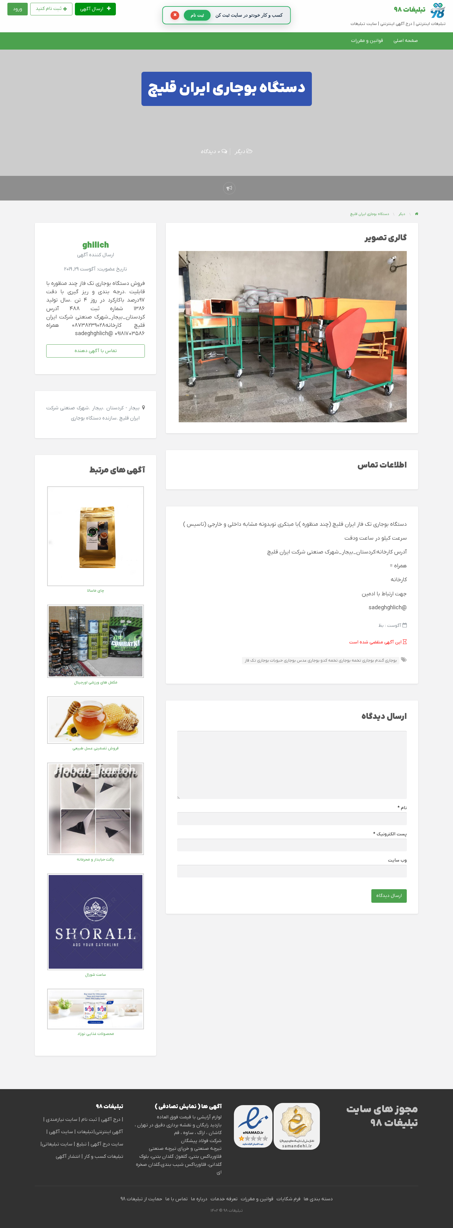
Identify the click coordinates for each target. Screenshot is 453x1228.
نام (402, 808)
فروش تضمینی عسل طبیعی (95, 748)
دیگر (240, 151)
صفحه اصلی (406, 41)
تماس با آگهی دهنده (96, 351)
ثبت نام (89, 1120)
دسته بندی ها (318, 1199)
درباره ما (199, 1199)
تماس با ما (176, 1199)
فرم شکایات (288, 1199)
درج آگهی (110, 1120)
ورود (17, 9)
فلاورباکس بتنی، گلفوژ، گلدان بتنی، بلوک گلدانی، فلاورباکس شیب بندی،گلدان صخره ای (179, 1164)
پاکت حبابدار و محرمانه (95, 859)
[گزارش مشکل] (229, 188)
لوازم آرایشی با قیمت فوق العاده (189, 1117)
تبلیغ (81, 1144)
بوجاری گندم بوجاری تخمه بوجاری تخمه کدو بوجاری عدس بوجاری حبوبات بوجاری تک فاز (321, 660)
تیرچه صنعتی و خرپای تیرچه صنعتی (185, 1148)
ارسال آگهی (92, 9)
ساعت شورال (95, 974)
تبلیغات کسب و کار (103, 1156)
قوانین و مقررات (367, 41)
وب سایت (397, 860)
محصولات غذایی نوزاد (95, 1033)
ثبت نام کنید (49, 9)
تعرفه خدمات (224, 1199)
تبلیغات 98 (410, 10)
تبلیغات (84, 1132)
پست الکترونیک (390, 834)
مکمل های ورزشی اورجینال (95, 682)
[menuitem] (95, 9)
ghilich (95, 246)
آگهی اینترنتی (109, 1132)
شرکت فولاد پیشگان (201, 1141)
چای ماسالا (95, 590)
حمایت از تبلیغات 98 (141, 1199)
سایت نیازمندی (61, 1120)
